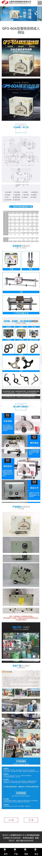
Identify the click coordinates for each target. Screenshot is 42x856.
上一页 (11, 820)
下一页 (30, 820)
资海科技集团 (28, 838)
